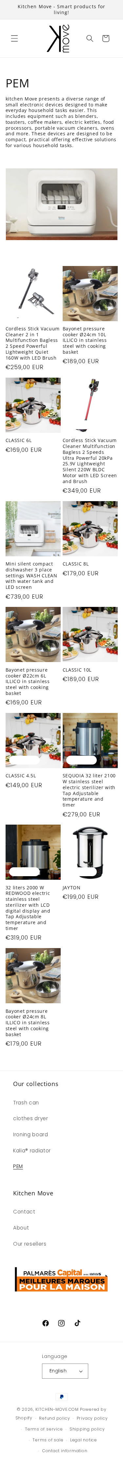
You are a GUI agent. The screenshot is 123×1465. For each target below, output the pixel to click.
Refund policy (54, 1418)
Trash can (26, 1102)
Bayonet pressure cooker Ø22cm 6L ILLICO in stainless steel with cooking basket (28, 681)
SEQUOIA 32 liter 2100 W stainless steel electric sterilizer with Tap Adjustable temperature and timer (89, 790)
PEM (18, 1166)
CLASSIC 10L (77, 670)
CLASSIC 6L (19, 440)
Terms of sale (47, 1440)
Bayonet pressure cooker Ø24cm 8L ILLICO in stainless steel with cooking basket (28, 1022)
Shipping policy (87, 1429)
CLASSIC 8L (76, 564)
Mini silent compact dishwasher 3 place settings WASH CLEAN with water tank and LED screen (31, 575)
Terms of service (44, 1429)
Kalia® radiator (32, 1150)
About (21, 1227)
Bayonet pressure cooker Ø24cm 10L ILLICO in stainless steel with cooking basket (85, 340)
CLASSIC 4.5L (21, 776)
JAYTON (72, 888)
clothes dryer (30, 1118)
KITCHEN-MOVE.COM (57, 1409)
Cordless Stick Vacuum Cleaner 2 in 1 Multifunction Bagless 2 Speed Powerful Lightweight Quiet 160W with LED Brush (33, 343)
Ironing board (30, 1134)
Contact (24, 1211)
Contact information (65, 1451)
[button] (14, 38)
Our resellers (30, 1243)
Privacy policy (92, 1418)
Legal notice (83, 1440)
